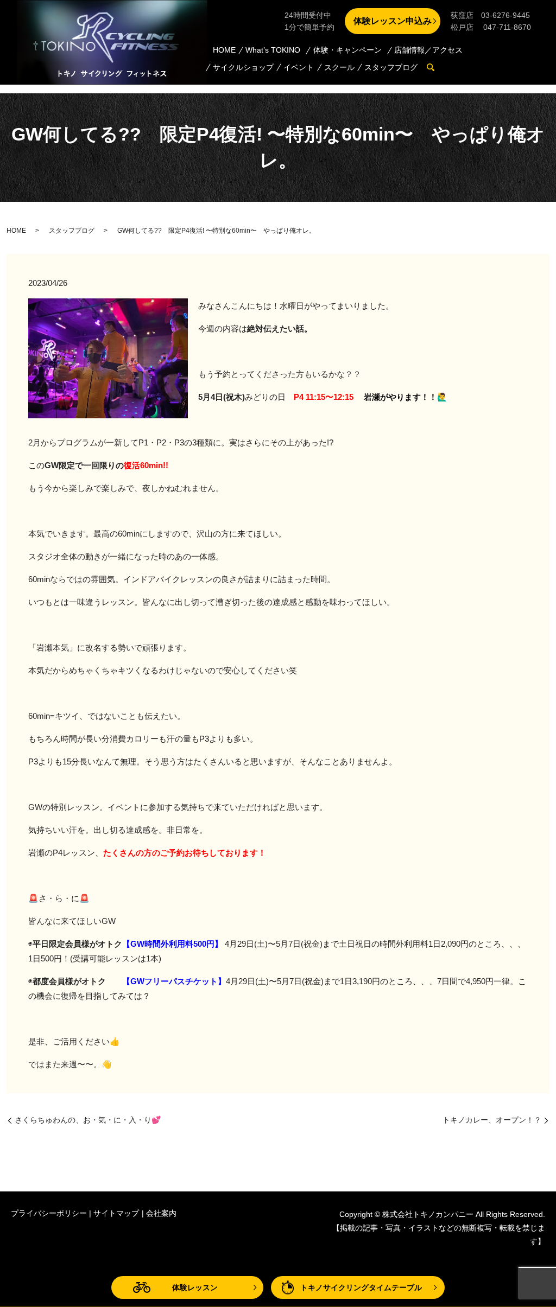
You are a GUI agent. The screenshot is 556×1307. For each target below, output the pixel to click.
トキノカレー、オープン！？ (492, 1119)
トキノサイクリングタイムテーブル (361, 1287)
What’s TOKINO (272, 50)
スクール (339, 67)
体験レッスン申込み (392, 20)
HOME (224, 50)
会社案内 (161, 1213)
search (436, 67)
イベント (298, 67)
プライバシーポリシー (49, 1213)
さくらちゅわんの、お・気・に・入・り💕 (88, 1119)
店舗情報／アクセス (428, 50)
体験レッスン (195, 1287)
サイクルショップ (243, 67)
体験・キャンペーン (347, 50)
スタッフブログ (391, 67)
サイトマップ (116, 1213)
